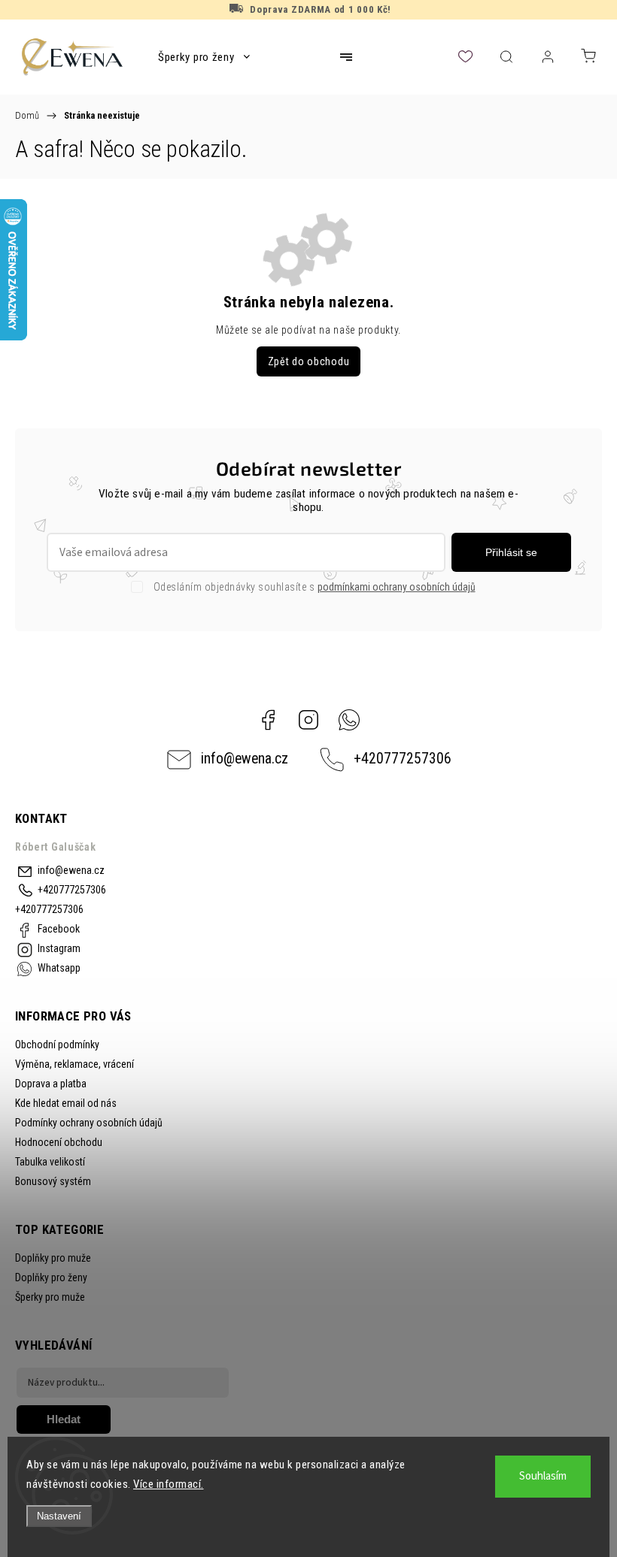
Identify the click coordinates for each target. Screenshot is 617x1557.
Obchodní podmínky (57, 1045)
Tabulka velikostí (50, 1162)
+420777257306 (402, 758)
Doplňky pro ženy (51, 1277)
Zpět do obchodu (309, 361)
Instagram (308, 720)
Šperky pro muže (50, 1297)
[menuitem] (204, 57)
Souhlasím (543, 1476)
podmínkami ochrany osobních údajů (397, 587)
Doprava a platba (51, 1084)
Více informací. (168, 1484)
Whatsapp (349, 720)
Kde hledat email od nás (66, 1103)
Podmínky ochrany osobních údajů (89, 1123)
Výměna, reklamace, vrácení (74, 1064)
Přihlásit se (511, 552)
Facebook (268, 720)
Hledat (64, 1419)
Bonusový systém (53, 1181)
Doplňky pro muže (53, 1258)
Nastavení (59, 1516)
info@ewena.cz (244, 758)
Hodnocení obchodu (58, 1142)
